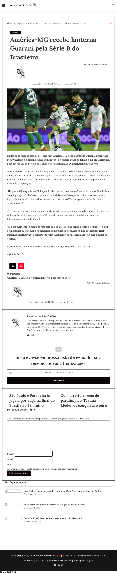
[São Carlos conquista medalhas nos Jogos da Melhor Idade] (13, 509)
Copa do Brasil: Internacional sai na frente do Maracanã (53, 518)
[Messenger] (8, 572)
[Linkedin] (6, 572)
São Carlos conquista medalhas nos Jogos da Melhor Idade (54, 504)
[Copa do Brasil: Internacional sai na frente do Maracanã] (13, 522)
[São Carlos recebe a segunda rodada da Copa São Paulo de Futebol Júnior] (13, 495)
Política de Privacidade (88, 555)
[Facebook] (1, 572)
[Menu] (3, 6)
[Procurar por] (113, 6)
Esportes (16, 33)
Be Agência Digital (85, 560)
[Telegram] (15, 572)
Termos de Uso (69, 555)
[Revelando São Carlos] (23, 5)
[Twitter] (3, 572)
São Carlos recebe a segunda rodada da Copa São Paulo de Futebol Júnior (62, 491)
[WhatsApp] (13, 572)
